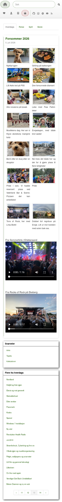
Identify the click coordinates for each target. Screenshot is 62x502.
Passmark (10, 407)
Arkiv (8, 350)
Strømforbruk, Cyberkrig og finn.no (20, 445)
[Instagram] (38, 13)
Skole (39, 26)
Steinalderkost (12, 396)
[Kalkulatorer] (18, 13)
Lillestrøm (10, 467)
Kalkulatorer (11, 361)
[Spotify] (43, 13)
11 (22, 492)
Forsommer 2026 (17, 38)
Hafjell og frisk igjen (14, 385)
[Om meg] (11, 13)
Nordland (10, 379)
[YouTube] (47, 13)
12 (28, 492)
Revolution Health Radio (16, 434)
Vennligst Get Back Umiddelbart (19, 478)
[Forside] (5, 4)
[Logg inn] (25, 13)
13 (34, 492)
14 (40, 492)
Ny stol (9, 429)
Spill (31, 26)
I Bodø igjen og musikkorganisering (20, 451)
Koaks (9, 412)
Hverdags (9, 26)
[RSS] (51, 13)
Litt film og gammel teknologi (17, 462)
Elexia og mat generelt (15, 390)
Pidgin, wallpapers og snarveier (18, 456)
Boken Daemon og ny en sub (18, 484)
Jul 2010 (9, 440)
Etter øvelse (11, 401)
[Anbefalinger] (4, 13)
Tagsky (9, 356)
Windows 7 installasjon (15, 423)
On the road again (13, 473)
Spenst (9, 418)
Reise (21, 26)
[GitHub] (34, 13)
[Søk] (59, 4)
